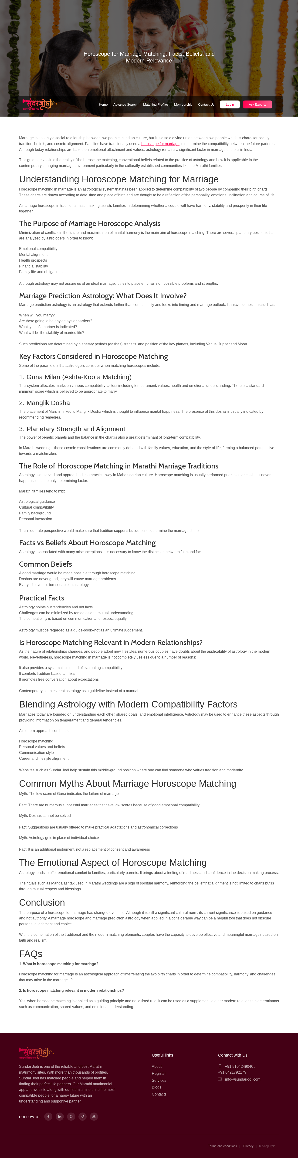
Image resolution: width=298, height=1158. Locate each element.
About (157, 1066)
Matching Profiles (156, 104)
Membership (183, 104)
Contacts (159, 1094)
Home (103, 104)
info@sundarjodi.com (242, 1079)
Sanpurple (268, 1146)
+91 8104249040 (238, 1066)
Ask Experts (257, 104)
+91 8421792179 (232, 1072)
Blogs (156, 1087)
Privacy (248, 1146)
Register (159, 1073)
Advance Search (125, 104)
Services (159, 1080)
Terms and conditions (222, 1146)
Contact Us (206, 104)
